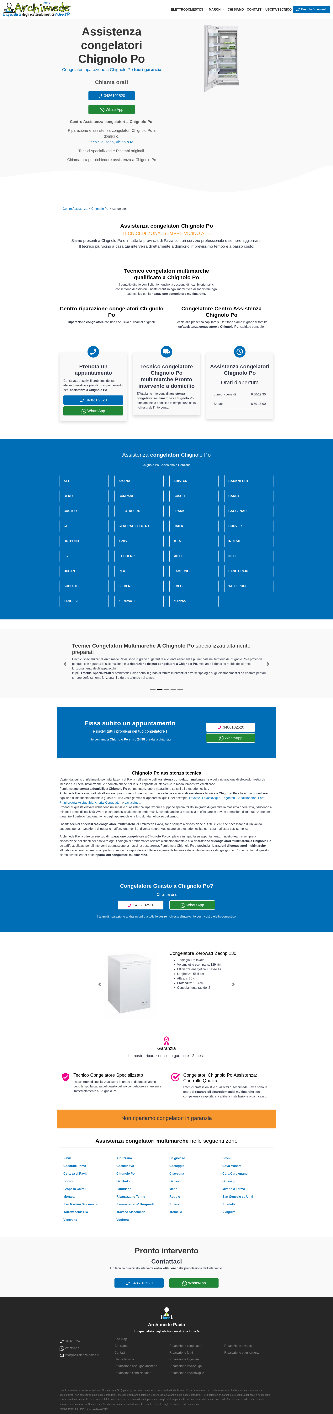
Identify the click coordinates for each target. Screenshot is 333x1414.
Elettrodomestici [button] (187, 9)
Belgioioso (177, 1158)
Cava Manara (231, 1165)
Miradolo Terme (233, 1189)
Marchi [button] (215, 9)
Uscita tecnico (278, 9)
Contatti (254, 9)
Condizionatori (246, 798)
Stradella (228, 1204)
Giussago (229, 1181)
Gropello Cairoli (74, 1189)
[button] (65, 664)
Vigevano (70, 1219)
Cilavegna (176, 1173)
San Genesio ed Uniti (237, 1196)
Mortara (69, 1196)
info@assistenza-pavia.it (81, 1355)
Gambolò (123, 1181)
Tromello (175, 1212)
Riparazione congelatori (185, 1345)
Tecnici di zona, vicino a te (111, 142)
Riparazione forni (181, 1352)
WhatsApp (113, 109)
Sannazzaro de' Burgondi (135, 1204)
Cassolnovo (125, 1165)
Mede (173, 1189)
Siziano (174, 1204)
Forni (261, 798)
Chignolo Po (99, 208)
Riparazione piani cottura (241, 1352)
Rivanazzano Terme (130, 1196)
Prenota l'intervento (313, 9)
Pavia (67, 1158)
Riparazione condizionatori (132, 1373)
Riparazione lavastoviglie (186, 1373)
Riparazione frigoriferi (184, 1359)
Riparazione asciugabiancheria (135, 1366)
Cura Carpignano (235, 1173)
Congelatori (113, 802)
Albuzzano (124, 1158)
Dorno (68, 1181)
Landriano (123, 1189)
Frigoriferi (228, 798)
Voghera (122, 1219)
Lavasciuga (132, 802)
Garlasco (175, 1181)
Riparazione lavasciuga (185, 1366)
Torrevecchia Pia (75, 1212)
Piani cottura (68, 802)
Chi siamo (236, 9)
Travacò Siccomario (130, 1212)
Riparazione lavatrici (238, 1345)
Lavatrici (195, 798)
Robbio (174, 1196)
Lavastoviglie (211, 798)
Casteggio (176, 1165)
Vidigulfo (228, 1212)
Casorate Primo (74, 1165)
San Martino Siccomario (80, 1204)
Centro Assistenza (75, 208)
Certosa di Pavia (75, 1173)
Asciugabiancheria (91, 802)
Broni (226, 1158)
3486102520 (114, 96)
